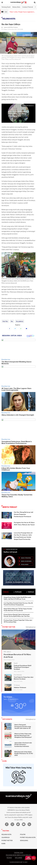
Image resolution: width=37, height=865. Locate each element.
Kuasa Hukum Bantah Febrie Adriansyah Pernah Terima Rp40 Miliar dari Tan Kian (17, 615)
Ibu (12, 321)
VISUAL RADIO (24, 564)
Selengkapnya (30, 627)
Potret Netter (7, 840)
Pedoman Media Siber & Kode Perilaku (18, 855)
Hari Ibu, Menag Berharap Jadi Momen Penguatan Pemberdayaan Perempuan (23, 514)
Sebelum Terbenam (20, 687)
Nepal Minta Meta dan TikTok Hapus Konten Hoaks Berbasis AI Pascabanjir (18, 609)
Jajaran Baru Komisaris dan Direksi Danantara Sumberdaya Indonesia (23, 744)
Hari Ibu (5, 321)
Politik (22, 834)
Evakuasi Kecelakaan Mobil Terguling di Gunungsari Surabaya (22, 667)
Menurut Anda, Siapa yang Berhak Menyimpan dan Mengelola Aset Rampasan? (23, 735)
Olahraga (6, 837)
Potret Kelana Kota (28, 837)
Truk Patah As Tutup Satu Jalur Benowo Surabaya (24, 678)
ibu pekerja (19, 321)
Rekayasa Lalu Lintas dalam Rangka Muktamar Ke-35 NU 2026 (23, 753)
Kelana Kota (16, 7)
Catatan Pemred (27, 7)
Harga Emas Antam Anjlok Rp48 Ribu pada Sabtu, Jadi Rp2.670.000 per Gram (17, 598)
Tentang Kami (6, 7)
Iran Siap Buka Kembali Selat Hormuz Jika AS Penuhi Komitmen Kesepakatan (18, 604)
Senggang (24, 840)
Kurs (3, 843)
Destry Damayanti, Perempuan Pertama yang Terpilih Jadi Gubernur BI (22, 726)
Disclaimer (18, 858)
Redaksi (9, 858)
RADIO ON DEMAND (26, 561)
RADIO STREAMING (26, 558)
